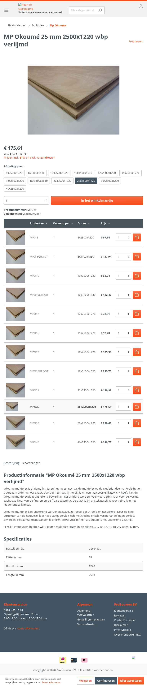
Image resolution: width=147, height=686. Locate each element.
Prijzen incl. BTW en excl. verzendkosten (29, 157)
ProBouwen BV (125, 604)
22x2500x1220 (62, 180)
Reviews (119, 615)
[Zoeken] (100, 10)
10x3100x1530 (83, 173)
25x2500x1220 (86, 180)
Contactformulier (125, 620)
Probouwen (136, 41)
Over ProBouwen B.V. (127, 634)
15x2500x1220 (131, 173)
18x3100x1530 (39, 180)
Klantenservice (123, 610)
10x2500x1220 (59, 173)
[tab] (12, 462)
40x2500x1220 (15, 188)
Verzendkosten (86, 624)
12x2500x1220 (107, 173)
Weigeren (85, 680)
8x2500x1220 (14, 173)
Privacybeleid (122, 630)
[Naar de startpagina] (40, 7)
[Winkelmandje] (126, 12)
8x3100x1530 (36, 173)
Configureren (106, 680)
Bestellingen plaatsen (91, 619)
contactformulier (28, 628)
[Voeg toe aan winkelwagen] (137, 237)
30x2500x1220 (110, 180)
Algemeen (84, 604)
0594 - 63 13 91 (13, 610)
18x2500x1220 (15, 180)
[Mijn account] (126, 6)
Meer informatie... (51, 682)
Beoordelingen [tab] (30, 463)
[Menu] (7, 10)
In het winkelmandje (97, 200)
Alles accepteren (131, 680)
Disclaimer (121, 625)
